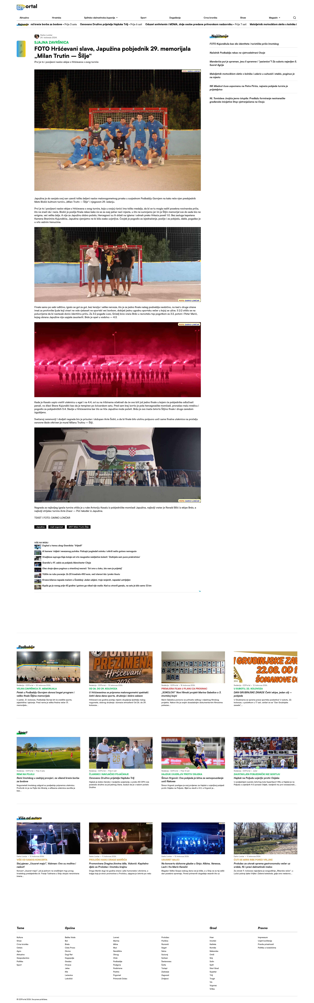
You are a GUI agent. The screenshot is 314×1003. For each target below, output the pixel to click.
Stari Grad (214, 968)
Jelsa (67, 968)
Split (212, 965)
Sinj (211, 958)
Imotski (213, 941)
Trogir (212, 978)
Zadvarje (165, 971)
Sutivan (164, 958)
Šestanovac (166, 961)
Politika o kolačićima (267, 947)
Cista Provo (70, 947)
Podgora (117, 965)
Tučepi (164, 968)
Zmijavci (165, 978)
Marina (116, 941)
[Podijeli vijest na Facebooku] (21, 45)
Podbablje (117, 961)
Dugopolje (69, 958)
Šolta (163, 965)
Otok (115, 958)
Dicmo (68, 951)
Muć (115, 947)
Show (243, 17)
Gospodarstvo (23, 958)
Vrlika (212, 989)
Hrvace (68, 965)
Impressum (263, 937)
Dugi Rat (69, 954)
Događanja (175, 17)
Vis (211, 982)
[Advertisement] (171, 6)
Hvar (212, 937)
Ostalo (19, 947)
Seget (164, 947)
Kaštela (213, 944)
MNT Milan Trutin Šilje (79, 527)
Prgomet (117, 975)
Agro (19, 951)
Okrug (116, 954)
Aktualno (24, 17)
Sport (143, 17)
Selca (163, 951)
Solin (212, 961)
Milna (115, 944)
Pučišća (164, 941)
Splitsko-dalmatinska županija (99, 17)
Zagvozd (165, 975)
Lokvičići (69, 978)
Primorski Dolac (120, 978)
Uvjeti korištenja (265, 941)
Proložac (165, 937)
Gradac (68, 961)
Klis (66, 971)
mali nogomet (56, 527)
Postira (116, 971)
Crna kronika (210, 17)
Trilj (211, 975)
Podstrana (117, 968)
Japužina (40, 527)
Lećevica (69, 975)
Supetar (213, 971)
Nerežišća (117, 951)
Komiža (213, 947)
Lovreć (116, 937)
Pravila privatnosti (266, 944)
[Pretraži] (294, 17)
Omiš (212, 954)
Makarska (214, 951)
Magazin (273, 17)
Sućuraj (164, 954)
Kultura (20, 937)
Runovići (165, 944)
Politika (20, 961)
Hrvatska (56, 17)
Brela (67, 944)
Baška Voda (70, 937)
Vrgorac (213, 985)
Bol (66, 941)
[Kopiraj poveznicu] (21, 52)
